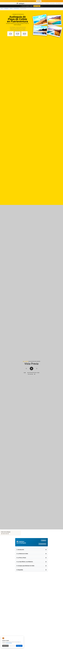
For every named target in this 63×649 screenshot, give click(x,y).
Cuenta (53, 3)
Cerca (43, 3)
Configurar (12, 645)
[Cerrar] (43, 1)
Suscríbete (26, 361)
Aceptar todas (19, 645)
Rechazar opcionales (6, 645)
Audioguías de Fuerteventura (18, 14)
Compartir (59, 3)
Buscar (47, 3)
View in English (37, 6)
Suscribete (39, 1)
